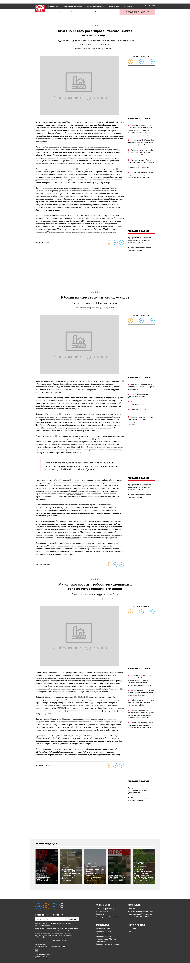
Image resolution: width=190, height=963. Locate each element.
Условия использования (41, 958)
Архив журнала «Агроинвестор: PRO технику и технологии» (140, 915)
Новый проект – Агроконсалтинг (108, 917)
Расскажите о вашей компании (108, 944)
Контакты (100, 914)
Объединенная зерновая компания (58, 697)
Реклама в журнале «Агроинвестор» (103, 932)
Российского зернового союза (62, 169)
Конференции (114, 6)
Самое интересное (85, 12)
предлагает (67, 521)
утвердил (68, 719)
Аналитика (64, 12)
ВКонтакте (132, 928)
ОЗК (83, 697)
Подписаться (72, 919)
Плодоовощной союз (45, 543)
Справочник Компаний (95, 6)
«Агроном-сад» (51, 414)
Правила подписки (103, 911)
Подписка (131, 908)
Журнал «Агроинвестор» (105, 908)
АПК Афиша (128, 6)
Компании (99, 12)
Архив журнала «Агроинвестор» (140, 911)
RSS (129, 931)
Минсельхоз (115, 381)
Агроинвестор (53, 6)
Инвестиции (52, 12)
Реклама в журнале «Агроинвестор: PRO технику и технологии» (108, 938)
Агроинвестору (108, 169)
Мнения (108, 12)
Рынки (73, 12)
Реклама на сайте (103, 928)
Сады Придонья (62, 480)
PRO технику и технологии (72, 6)
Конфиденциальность (41, 956)
